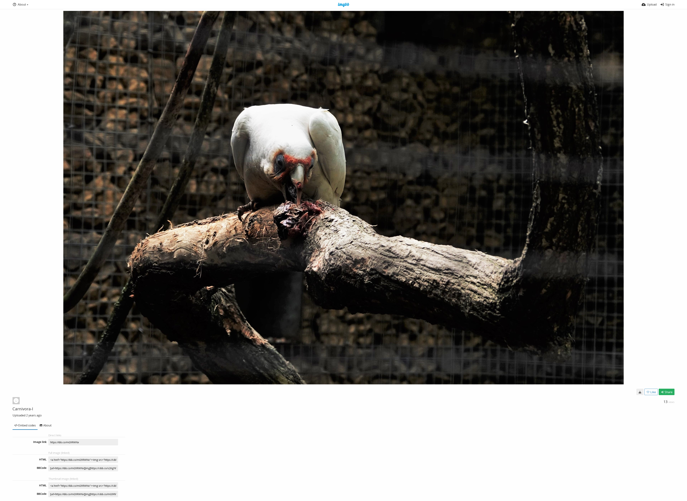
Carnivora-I (23, 408)
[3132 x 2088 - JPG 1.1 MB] (640, 392)
